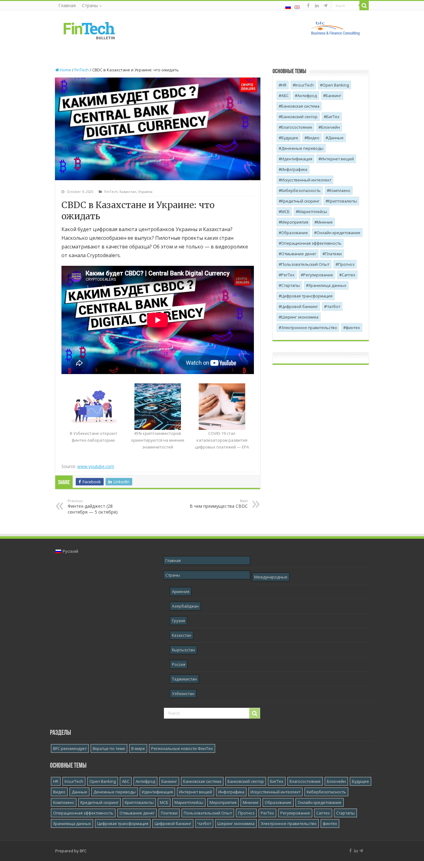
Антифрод (307, 95)
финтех (353, 327)
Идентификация (296, 159)
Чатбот (333, 306)
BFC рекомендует (70, 748)
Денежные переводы (302, 148)
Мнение (325, 222)
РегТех (288, 275)
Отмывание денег (298, 254)
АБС (285, 95)
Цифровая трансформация (306, 296)
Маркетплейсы (312, 211)
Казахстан (128, 191)
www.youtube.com (95, 466)
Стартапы (290, 285)
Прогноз (346, 264)
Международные (270, 577)
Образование (294, 232)
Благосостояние (296, 127)
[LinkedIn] (316, 5)
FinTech (81, 70)
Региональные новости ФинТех (182, 748)
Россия (178, 664)
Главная (67, 5)
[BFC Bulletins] (89, 30)
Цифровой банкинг (299, 306)
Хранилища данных (327, 285)
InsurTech (304, 85)
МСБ (285, 211)
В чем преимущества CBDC (219, 503)
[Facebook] (308, 5)
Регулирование (318, 275)
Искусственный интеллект (306, 180)
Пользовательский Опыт (305, 264)
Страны (90, 5)
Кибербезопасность (301, 190)
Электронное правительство (309, 327)
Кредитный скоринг (300, 201)
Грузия (178, 620)
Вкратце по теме (109, 748)
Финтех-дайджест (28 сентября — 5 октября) (93, 506)
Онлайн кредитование (338, 232)
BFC (83, 851)
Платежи (333, 254)
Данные (336, 138)
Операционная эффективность (311, 243)
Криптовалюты (342, 201)
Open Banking (336, 85)
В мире (138, 748)
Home (65, 70)
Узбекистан (183, 693)
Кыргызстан (183, 650)
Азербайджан (185, 606)
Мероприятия (294, 222)
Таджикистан (184, 679)
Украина (145, 191)
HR (283, 85)
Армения (180, 591)
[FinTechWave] (326, 5)
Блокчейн (330, 127)
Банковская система (300, 106)
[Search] (364, 5)
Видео (313, 138)
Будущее (289, 138)
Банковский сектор (299, 116)
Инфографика (294, 169)
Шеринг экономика (299, 317)
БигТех (333, 116)
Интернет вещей (337, 159)
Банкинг (333, 95)
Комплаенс (339, 190)
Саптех (348, 275)
